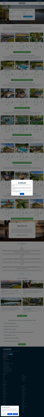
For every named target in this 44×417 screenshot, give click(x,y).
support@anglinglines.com (20, 190)
